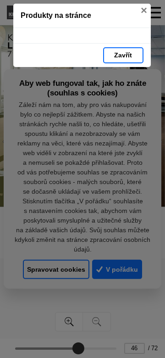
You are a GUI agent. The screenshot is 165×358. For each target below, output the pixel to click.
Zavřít (123, 55)
